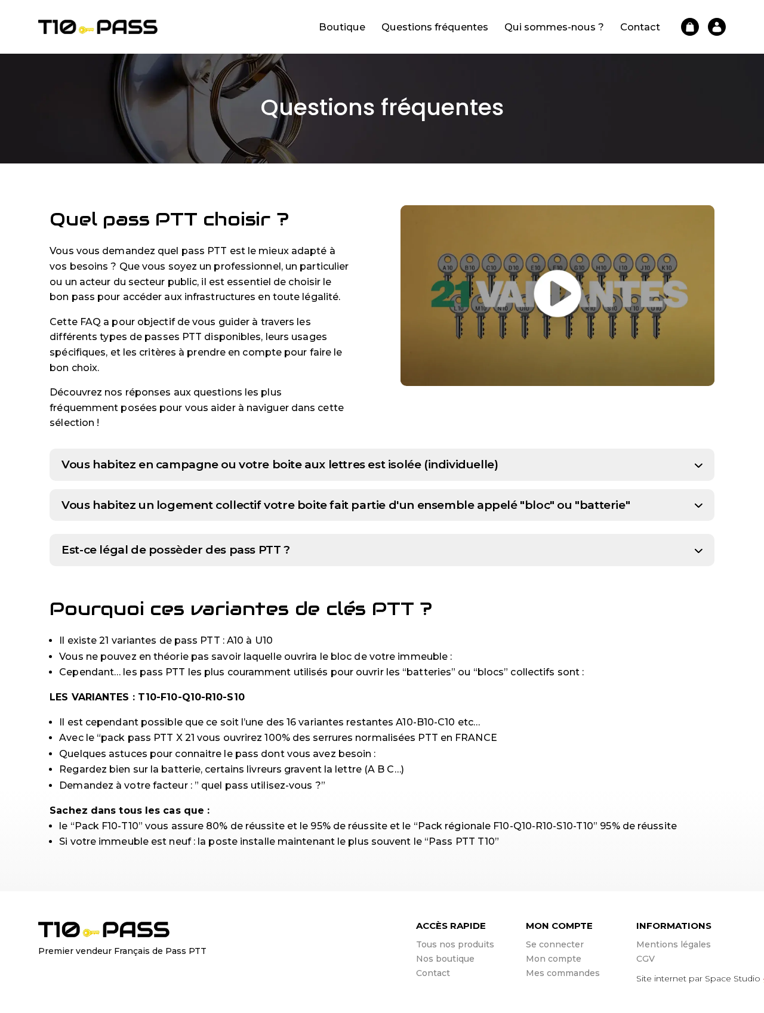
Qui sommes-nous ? (554, 28)
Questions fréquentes (434, 28)
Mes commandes (563, 973)
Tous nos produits (455, 944)
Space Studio (732, 978)
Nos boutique (445, 958)
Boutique (342, 28)
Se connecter (555, 944)
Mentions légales (673, 944)
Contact (640, 28)
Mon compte (553, 958)
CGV (645, 958)
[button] (557, 378)
